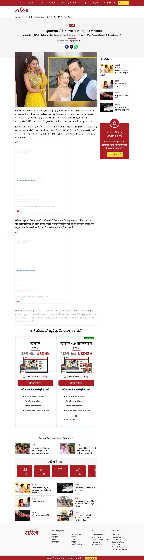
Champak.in (96, 537)
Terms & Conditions (120, 547)
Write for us (116, 537)
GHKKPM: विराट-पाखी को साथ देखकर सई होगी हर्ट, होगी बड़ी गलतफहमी (86, 450)
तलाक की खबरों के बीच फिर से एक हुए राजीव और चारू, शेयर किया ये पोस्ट (41, 450)
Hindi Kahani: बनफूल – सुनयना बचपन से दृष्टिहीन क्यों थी (41, 490)
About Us (115, 535)
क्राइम (95, 3)
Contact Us (116, 539)
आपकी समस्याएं (108, 3)
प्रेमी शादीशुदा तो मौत (39, 502)
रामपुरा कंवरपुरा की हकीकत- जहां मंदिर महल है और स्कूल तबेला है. (85, 503)
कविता (77, 485)
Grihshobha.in (97, 535)
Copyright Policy (118, 542)
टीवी (30, 17)
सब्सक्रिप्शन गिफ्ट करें (34, 376)
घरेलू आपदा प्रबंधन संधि (40, 515)
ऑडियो (125, 3)
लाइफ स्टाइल (65, 3)
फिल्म (77, 3)
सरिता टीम (64, 41)
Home (17, 17)
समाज (40, 3)
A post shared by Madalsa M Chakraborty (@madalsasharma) (36, 206)
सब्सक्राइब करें (35, 383)
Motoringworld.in (98, 544)
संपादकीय (51, 3)
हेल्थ (86, 3)
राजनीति (19, 3)
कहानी (30, 3)
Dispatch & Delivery (119, 549)
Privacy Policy (117, 544)
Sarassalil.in (96, 542)
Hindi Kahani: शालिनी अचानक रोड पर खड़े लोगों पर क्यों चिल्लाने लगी (84, 517)
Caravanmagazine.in (100, 539)
